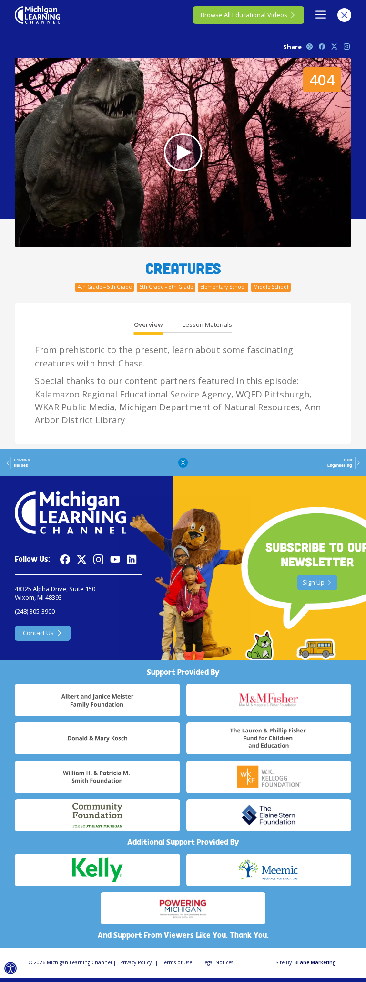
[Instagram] (98, 559)
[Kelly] (97, 870)
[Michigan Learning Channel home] (37, 14)
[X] (82, 559)
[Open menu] (321, 15)
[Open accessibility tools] (10, 968)
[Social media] (115, 559)
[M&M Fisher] (268, 700)
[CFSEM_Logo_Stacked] (97, 815)
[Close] (344, 15)
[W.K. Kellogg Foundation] (268, 777)
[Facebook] (65, 559)
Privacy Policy (136, 962)
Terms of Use (177, 962)
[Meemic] (268, 870)
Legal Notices (217, 962)
